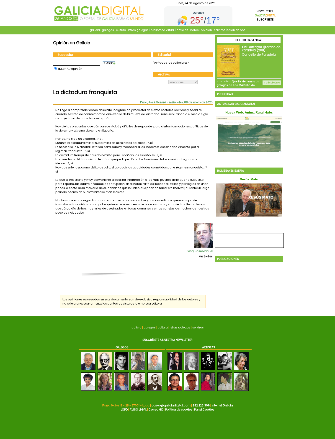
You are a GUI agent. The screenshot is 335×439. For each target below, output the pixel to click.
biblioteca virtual (163, 30)
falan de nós (236, 30)
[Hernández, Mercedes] (175, 391)
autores (192, 299)
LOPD (124, 409)
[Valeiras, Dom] (241, 391)
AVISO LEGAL (138, 409)
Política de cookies (178, 409)
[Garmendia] (191, 391)
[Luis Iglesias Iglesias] (138, 391)
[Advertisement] (135, 268)
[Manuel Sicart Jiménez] (121, 391)
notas (194, 30)
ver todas (206, 256)
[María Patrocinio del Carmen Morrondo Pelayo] (88, 391)
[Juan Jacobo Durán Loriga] (154, 391)
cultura (121, 30)
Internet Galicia (222, 405)
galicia (95, 30)
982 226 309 (201, 405)
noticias (182, 30)
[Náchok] (208, 370)
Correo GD (156, 409)
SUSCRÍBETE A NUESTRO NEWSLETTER (167, 340)
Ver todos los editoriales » (171, 63)
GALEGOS (122, 347)
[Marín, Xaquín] (191, 370)
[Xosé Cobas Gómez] (138, 370)
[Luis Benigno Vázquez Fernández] (105, 370)
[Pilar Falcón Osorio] (105, 391)
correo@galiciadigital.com (171, 405)
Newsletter (265, 15)
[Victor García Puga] (88, 370)
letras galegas (138, 30)
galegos (108, 30)
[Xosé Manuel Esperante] (121, 370)
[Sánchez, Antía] (224, 391)
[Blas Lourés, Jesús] (208, 391)
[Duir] (241, 370)
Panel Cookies (204, 409)
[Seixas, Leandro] (224, 370)
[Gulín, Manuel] (175, 370)
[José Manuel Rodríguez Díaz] (154, 370)
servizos (219, 30)
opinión (206, 30)
